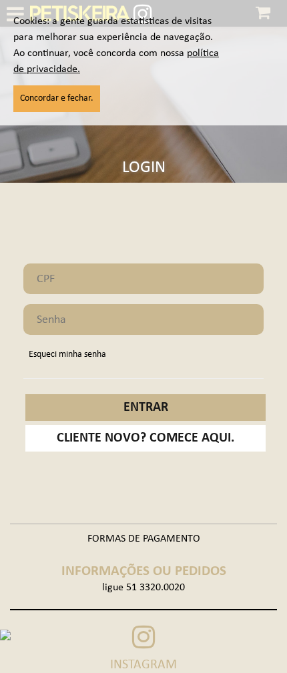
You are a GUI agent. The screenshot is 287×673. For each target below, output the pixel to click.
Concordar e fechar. (56, 98)
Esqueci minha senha (67, 354)
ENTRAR (145, 407)
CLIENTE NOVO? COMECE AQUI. (145, 438)
